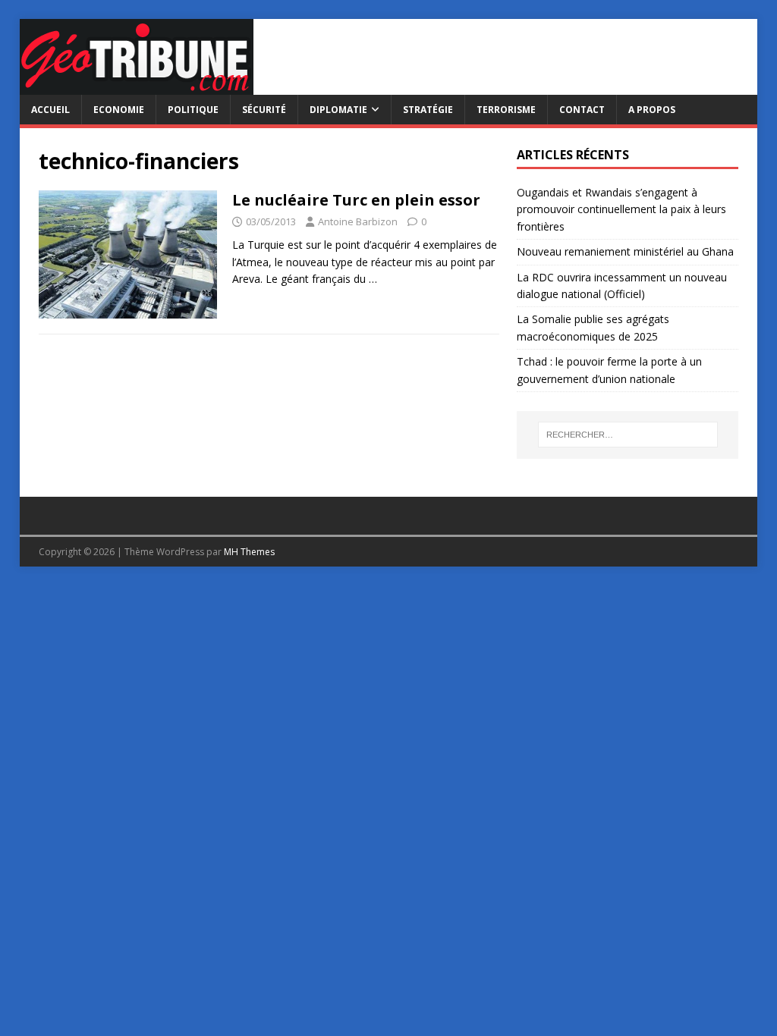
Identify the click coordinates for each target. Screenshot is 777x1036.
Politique (193, 109)
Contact (582, 109)
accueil (50, 109)
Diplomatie (338, 109)
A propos (651, 109)
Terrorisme (506, 109)
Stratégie (428, 109)
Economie (118, 109)
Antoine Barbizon (358, 221)
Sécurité (264, 109)
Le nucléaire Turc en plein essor (356, 200)
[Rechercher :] (628, 434)
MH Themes (249, 551)
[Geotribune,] (136, 86)
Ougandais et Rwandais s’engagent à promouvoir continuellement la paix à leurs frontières (621, 209)
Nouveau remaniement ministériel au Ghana (627, 251)
